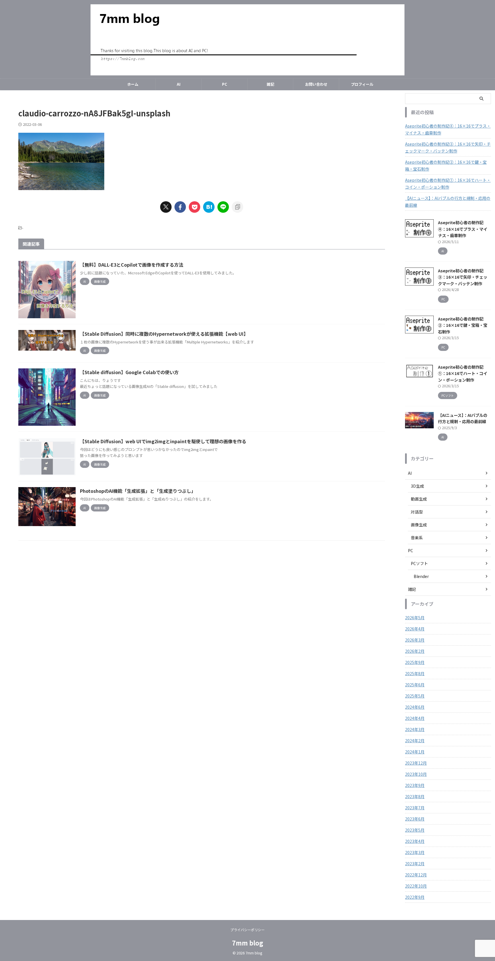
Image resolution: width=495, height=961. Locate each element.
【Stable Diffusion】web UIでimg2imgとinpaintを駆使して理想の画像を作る (163, 441)
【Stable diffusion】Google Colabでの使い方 (129, 372)
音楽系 (417, 537)
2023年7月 (415, 807)
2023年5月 (415, 830)
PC (224, 84)
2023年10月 (416, 774)
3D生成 (417, 486)
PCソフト (419, 563)
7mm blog (247, 942)
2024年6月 (415, 707)
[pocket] (194, 207)
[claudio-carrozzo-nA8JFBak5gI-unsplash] (209, 207)
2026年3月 (415, 640)
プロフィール (362, 84)
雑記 (270, 84)
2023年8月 (415, 796)
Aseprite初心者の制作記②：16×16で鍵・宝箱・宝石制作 (446, 165)
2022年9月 (415, 897)
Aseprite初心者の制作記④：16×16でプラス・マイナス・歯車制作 (448, 129)
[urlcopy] (237, 207)
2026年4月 (415, 629)
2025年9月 (415, 662)
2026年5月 (415, 617)
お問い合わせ (316, 84)
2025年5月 (415, 696)
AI (178, 84)
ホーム (132, 84)
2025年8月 (415, 673)
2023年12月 (416, 763)
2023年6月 (415, 819)
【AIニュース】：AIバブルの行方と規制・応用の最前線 (447, 201)
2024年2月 (415, 740)
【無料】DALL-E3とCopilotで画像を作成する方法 (131, 264)
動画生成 (419, 499)
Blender (421, 576)
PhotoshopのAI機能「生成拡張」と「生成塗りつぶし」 (138, 490)
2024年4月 (415, 718)
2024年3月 (415, 729)
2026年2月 (415, 651)
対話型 (417, 512)
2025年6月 (415, 684)
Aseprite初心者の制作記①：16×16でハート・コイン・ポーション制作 (448, 183)
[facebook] (180, 207)
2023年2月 (415, 863)
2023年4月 (415, 841)
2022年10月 (416, 886)
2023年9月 (415, 785)
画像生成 (419, 525)
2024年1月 (415, 752)
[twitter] (166, 207)
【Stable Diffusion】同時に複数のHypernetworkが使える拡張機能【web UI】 (164, 333)
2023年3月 (415, 852)
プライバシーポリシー (247, 929)
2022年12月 (416, 875)
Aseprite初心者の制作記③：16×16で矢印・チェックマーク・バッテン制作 (448, 147)
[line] (223, 207)
